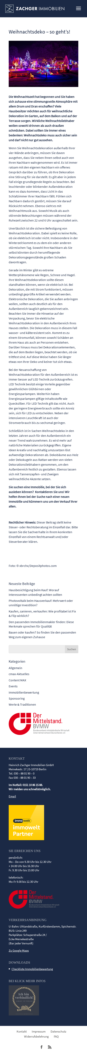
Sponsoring (17, 698)
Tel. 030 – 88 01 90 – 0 (21, 773)
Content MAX (17, 680)
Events (13, 686)
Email (12, 796)
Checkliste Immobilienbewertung (32, 969)
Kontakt (22, 1031)
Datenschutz (58, 1031)
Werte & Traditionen (22, 704)
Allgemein (15, 668)
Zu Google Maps (19, 950)
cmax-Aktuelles (19, 674)
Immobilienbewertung (24, 692)
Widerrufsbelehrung (36, 1036)
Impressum (39, 1031)
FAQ (56, 1036)
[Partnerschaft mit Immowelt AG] (26, 839)
